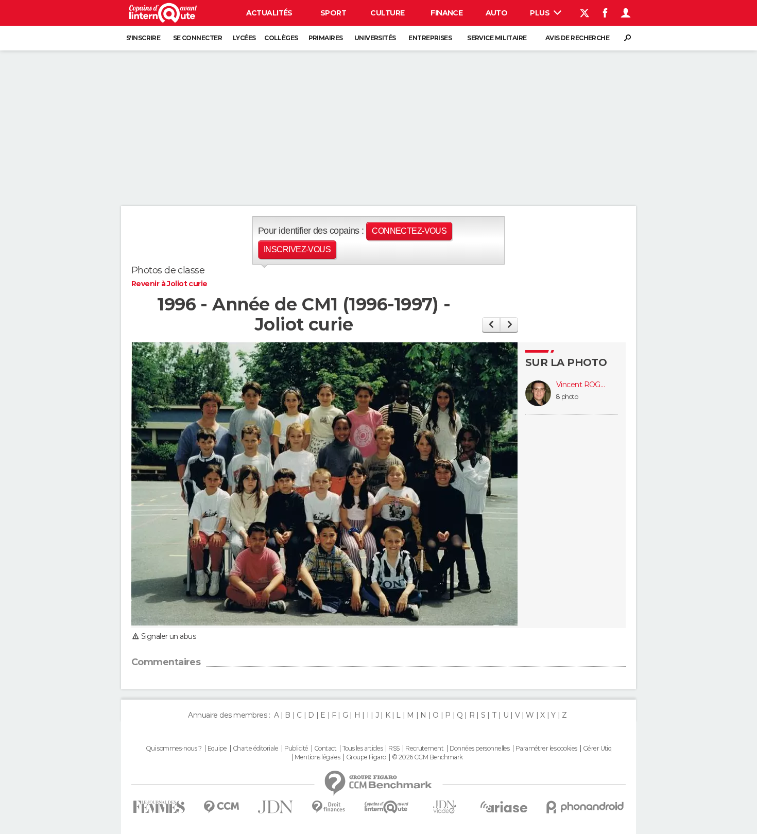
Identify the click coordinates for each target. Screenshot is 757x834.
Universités (375, 38)
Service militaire (496, 38)
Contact (325, 748)
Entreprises (430, 38)
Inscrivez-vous (297, 249)
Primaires (325, 38)
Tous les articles (362, 748)
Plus (540, 13)
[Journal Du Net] (275, 807)
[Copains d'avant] (386, 807)
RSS (393, 748)
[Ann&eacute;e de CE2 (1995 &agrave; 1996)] (491, 324)
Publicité (296, 748)
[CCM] (221, 807)
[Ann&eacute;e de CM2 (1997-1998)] (509, 324)
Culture (387, 13)
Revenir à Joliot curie (169, 283)
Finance (446, 13)
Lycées (244, 38)
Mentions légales (317, 757)
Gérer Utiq (597, 748)
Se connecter (197, 38)
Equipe (217, 748)
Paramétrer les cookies (546, 748)
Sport (333, 13)
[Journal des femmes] (158, 807)
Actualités (269, 13)
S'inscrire (143, 38)
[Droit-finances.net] (329, 807)
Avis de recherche (577, 38)
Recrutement (424, 748)
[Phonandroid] (585, 807)
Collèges (281, 38)
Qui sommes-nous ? (173, 748)
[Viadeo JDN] (444, 807)
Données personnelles (480, 748)
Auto (497, 13)
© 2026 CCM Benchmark (427, 757)
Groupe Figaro (366, 757)
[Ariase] (504, 806)
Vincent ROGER (582, 384)
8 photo (567, 397)
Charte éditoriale (255, 748)
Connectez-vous (409, 231)
